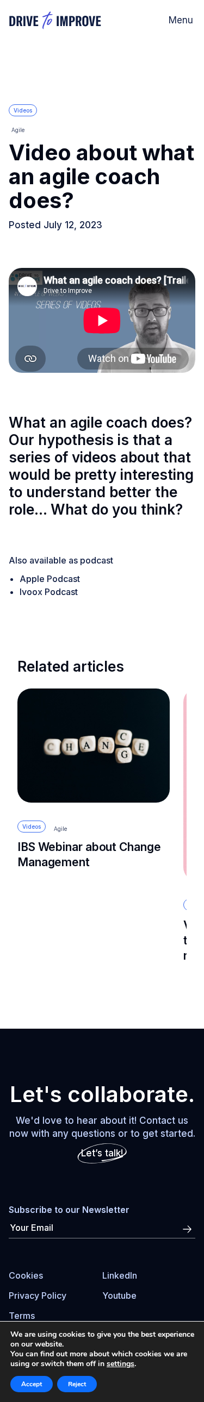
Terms (22, 1315)
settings (120, 1364)
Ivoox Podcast (49, 591)
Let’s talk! (102, 1153)
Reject (77, 1384)
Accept (31, 1384)
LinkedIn (119, 1275)
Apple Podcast (50, 578)
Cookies (26, 1275)
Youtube (119, 1295)
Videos (23, 110)
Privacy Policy (37, 1295)
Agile (17, 130)
